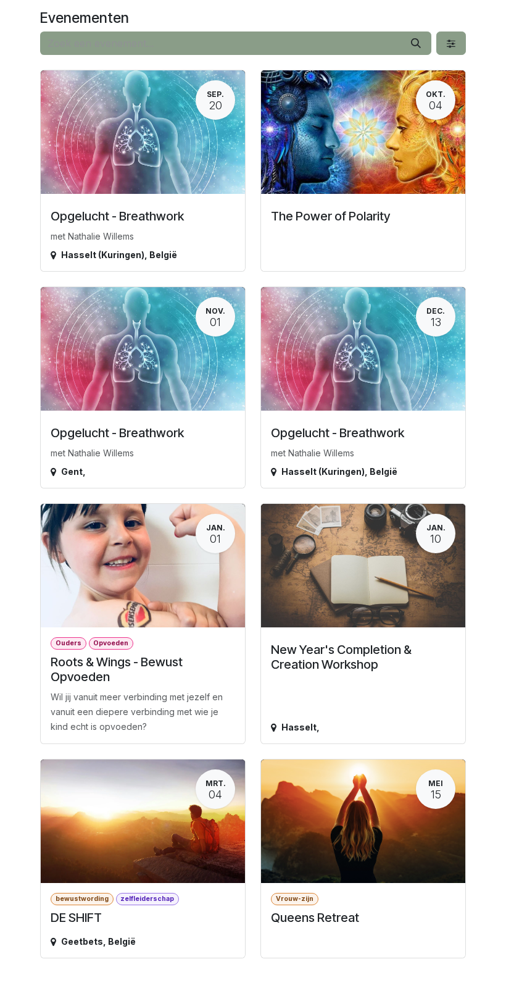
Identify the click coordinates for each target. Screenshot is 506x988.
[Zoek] (415, 43)
